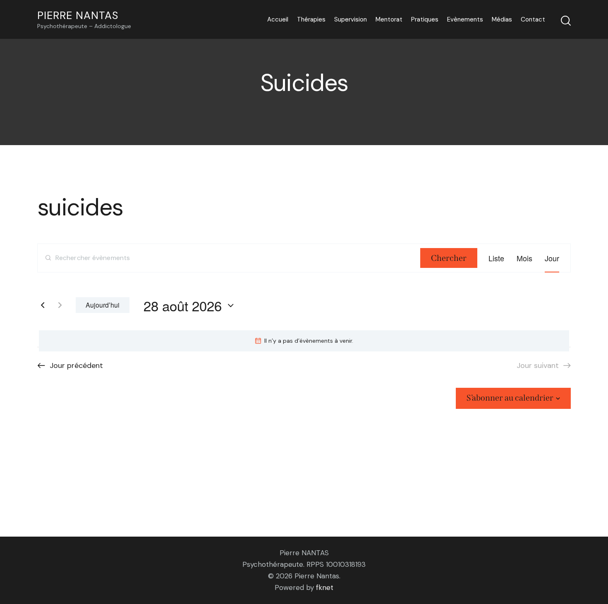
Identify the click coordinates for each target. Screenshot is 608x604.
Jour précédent (76, 365)
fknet (324, 587)
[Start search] (566, 20)
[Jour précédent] (43, 305)
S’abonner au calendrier (510, 397)
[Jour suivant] (60, 305)
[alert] (304, 340)
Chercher (449, 258)
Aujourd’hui (103, 305)
